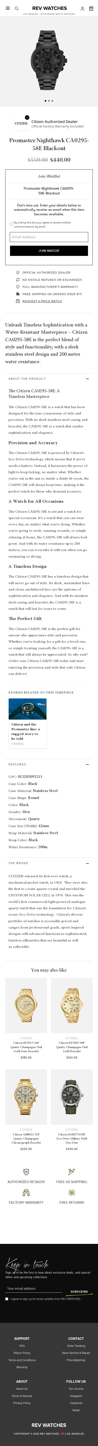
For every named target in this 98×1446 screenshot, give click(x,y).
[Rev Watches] (50, 8)
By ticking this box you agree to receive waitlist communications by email (42, 224)
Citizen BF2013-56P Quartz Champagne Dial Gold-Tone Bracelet (26, 1047)
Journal (17, 744)
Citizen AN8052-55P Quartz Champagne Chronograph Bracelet (26, 1139)
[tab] (45, 101)
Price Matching (76, 1360)
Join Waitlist (49, 251)
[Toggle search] (17, 8)
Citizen (26, 1038)
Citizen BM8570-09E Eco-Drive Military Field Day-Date (72, 1139)
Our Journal (76, 1388)
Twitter (76, 1410)
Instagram (76, 1396)
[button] (49, 379)
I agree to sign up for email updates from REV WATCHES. (46, 1298)
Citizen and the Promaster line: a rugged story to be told (25, 731)
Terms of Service (22, 1396)
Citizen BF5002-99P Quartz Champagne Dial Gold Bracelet (72, 1047)
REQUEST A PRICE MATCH (42, 301)
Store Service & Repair (76, 1353)
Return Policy (22, 1353)
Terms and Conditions (22, 1360)
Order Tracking (76, 1346)
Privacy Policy (22, 1403)
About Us (22, 1388)
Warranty (22, 1367)
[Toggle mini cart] (91, 8)
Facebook (76, 1403)
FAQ (22, 1346)
